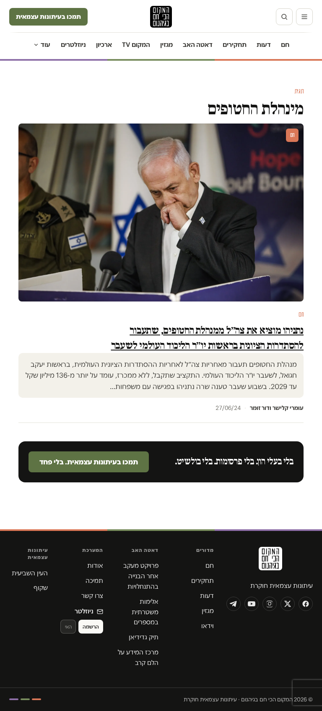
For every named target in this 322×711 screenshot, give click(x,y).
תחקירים (235, 45)
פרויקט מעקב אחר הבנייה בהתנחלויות (140, 576)
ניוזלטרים (73, 45)
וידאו (207, 626)
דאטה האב (198, 45)
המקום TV (136, 45)
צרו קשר (92, 596)
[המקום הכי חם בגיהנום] (269, 561)
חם (285, 45)
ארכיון (104, 45)
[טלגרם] (233, 604)
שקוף (41, 588)
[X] (287, 604)
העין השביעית (30, 573)
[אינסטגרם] (269, 604)
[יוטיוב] (251, 604)
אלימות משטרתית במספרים (145, 612)
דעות (264, 45)
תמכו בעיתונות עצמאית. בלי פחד (88, 462)
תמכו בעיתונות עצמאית (48, 17)
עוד (45, 45)
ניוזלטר (84, 611)
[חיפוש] (284, 16)
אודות (95, 565)
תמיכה (94, 581)
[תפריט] (304, 16)
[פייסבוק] (306, 604)
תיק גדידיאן (143, 637)
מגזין (166, 45)
